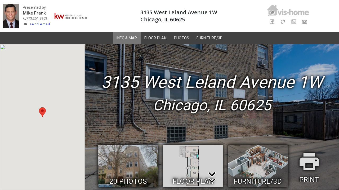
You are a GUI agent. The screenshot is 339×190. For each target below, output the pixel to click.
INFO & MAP (127, 38)
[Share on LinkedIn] (293, 21)
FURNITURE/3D (209, 38)
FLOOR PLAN (155, 38)
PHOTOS (181, 38)
